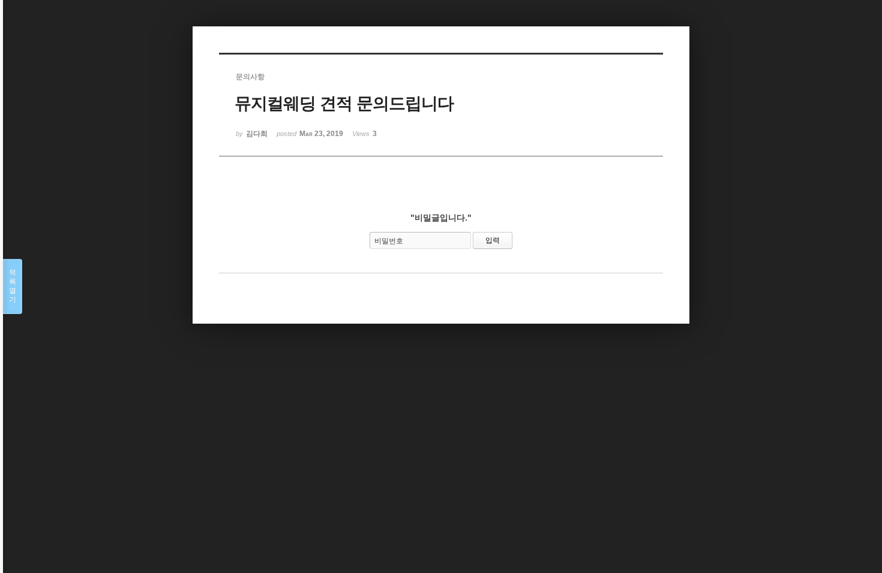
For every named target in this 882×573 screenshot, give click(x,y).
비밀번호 (388, 241)
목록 (12, 286)
